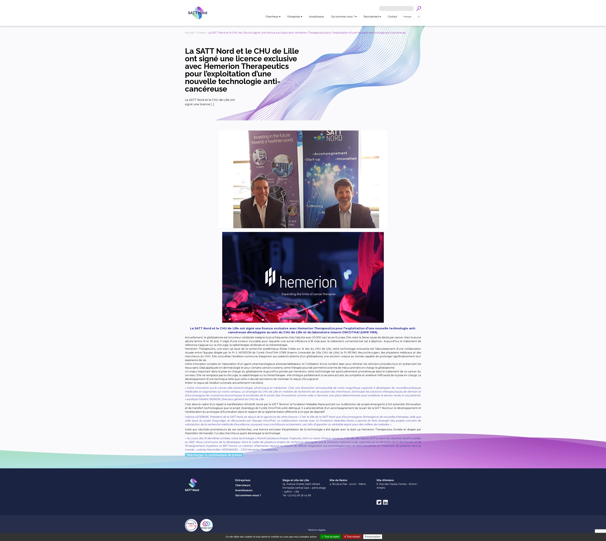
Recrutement (371, 16)
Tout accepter (331, 536)
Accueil (189, 32)
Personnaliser (372, 536)
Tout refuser (353, 536)
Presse (201, 32)
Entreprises (293, 16)
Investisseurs (316, 16)
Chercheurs (272, 16)
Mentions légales (317, 530)
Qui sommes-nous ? (343, 16)
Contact (392, 16)
